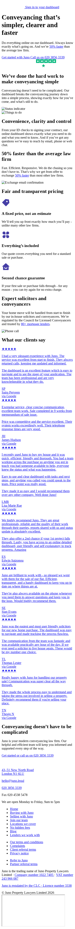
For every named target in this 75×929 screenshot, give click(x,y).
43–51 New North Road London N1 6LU (18, 771)
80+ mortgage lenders (35, 324)
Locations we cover (23, 824)
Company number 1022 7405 (34, 875)
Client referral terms (23, 849)
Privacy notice (19, 853)
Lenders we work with (25, 835)
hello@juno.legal (13, 780)
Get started (9, 755)
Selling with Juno (21, 816)
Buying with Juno (22, 812)
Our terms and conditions (26, 842)
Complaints (17, 846)
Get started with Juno (16, 57)
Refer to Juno (19, 860)
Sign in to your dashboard (42, 7)
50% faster (56, 46)
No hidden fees (20, 827)
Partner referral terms (24, 864)
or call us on (35, 755)
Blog (13, 831)
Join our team (19, 820)
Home (14, 809)
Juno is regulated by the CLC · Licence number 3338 (37, 885)
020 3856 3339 (12, 788)
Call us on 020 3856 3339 (47, 57)
